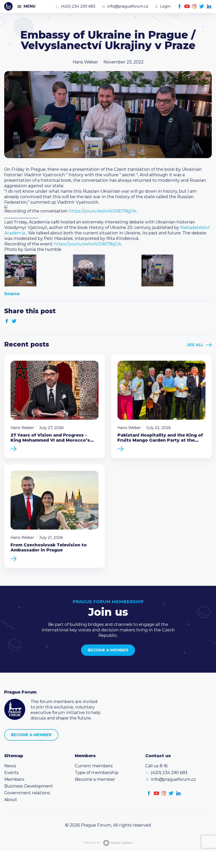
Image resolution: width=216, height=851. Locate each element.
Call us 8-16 (156, 765)
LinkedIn (209, 6)
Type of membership (97, 772)
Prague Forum (8, 6)
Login (165, 6)
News (10, 765)
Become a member (108, 650)
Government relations (27, 792)
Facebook (179, 6)
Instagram (194, 6)
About (10, 799)
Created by (92, 843)
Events (11, 772)
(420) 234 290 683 (78, 6)
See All (195, 345)
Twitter (201, 6)
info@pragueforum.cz (127, 6)
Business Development (28, 786)
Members (14, 779)
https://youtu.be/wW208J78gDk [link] (102, 211)
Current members (94, 765)
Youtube (187, 6)
